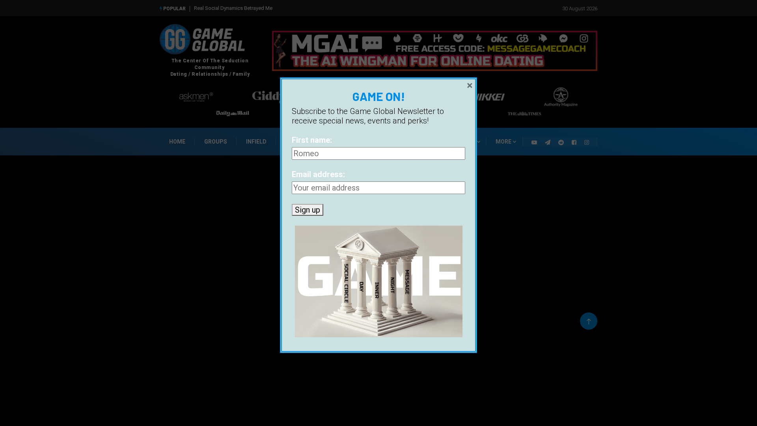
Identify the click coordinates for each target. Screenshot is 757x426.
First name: (312, 140)
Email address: (318, 174)
